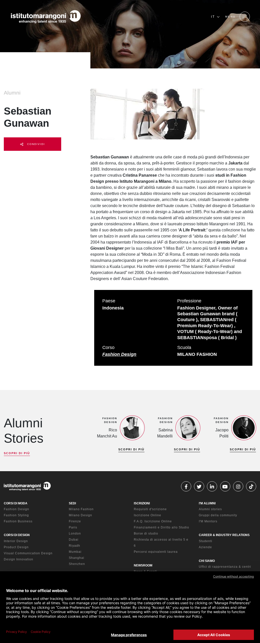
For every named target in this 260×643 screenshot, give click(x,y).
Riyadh (74, 545)
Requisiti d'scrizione (150, 509)
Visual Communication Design (28, 553)
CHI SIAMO (207, 561)
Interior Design (16, 541)
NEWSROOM (143, 565)
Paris (73, 527)
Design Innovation (18, 559)
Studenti (205, 541)
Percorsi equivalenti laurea (156, 552)
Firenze (75, 521)
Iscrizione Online (147, 515)
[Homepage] (45, 16)
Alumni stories (210, 509)
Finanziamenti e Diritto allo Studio (161, 527)
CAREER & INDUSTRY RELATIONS (224, 535)
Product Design (16, 547)
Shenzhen (77, 564)
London (75, 533)
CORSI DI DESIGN (17, 535)
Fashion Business (18, 521)
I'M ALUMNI (207, 503)
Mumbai (75, 552)
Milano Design (80, 515)
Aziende (205, 547)
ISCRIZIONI (142, 503)
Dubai (73, 539)
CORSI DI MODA (15, 503)
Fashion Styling (16, 515)
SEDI (72, 503)
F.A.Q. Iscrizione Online (153, 521)
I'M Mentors (208, 521)
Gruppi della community (218, 515)
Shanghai (76, 558)
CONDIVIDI (35, 144)
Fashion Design (119, 354)
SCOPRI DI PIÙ (17, 453)
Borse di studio (146, 533)
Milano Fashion (81, 509)
